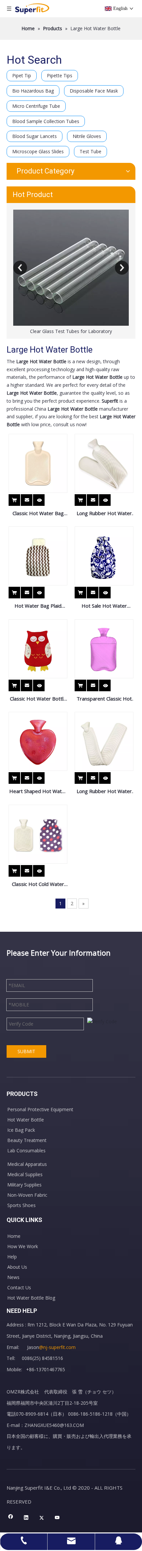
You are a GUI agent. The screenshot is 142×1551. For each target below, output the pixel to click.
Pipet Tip (21, 75)
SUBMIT (26, 1051)
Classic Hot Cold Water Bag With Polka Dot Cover (38, 885)
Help (12, 1256)
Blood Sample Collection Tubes (45, 121)
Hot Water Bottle (25, 1119)
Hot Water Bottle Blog (31, 1298)
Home (13, 1236)
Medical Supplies (25, 1174)
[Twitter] (42, 1518)
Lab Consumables (26, 1150)
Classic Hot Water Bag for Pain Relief (38, 514)
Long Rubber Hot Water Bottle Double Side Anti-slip (104, 792)
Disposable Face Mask (94, 91)
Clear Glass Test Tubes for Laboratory (71, 331)
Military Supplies (24, 1184)
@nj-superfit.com (57, 1347)
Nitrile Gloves (87, 136)
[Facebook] (11, 1518)
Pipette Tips (59, 75)
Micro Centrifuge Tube (36, 106)
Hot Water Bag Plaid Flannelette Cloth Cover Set (38, 606)
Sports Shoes (21, 1205)
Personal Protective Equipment (40, 1109)
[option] (71, 272)
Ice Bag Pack (21, 1130)
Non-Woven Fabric (27, 1195)
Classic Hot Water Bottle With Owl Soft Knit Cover (38, 699)
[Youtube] (57, 1518)
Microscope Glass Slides (38, 151)
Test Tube (90, 151)
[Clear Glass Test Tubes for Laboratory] (71, 268)
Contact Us (19, 1287)
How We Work (22, 1246)
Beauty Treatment (27, 1140)
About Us (17, 1267)
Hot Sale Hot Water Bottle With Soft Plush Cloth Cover (104, 606)
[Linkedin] (26, 1518)
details (44, 498)
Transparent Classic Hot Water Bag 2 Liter (104, 699)
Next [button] (122, 268)
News (13, 1277)
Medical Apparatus (27, 1164)
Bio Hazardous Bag (33, 91)
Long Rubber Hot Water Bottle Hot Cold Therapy (104, 514)
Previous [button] (20, 268)
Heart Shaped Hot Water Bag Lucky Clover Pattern (38, 792)
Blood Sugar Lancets (34, 136)
